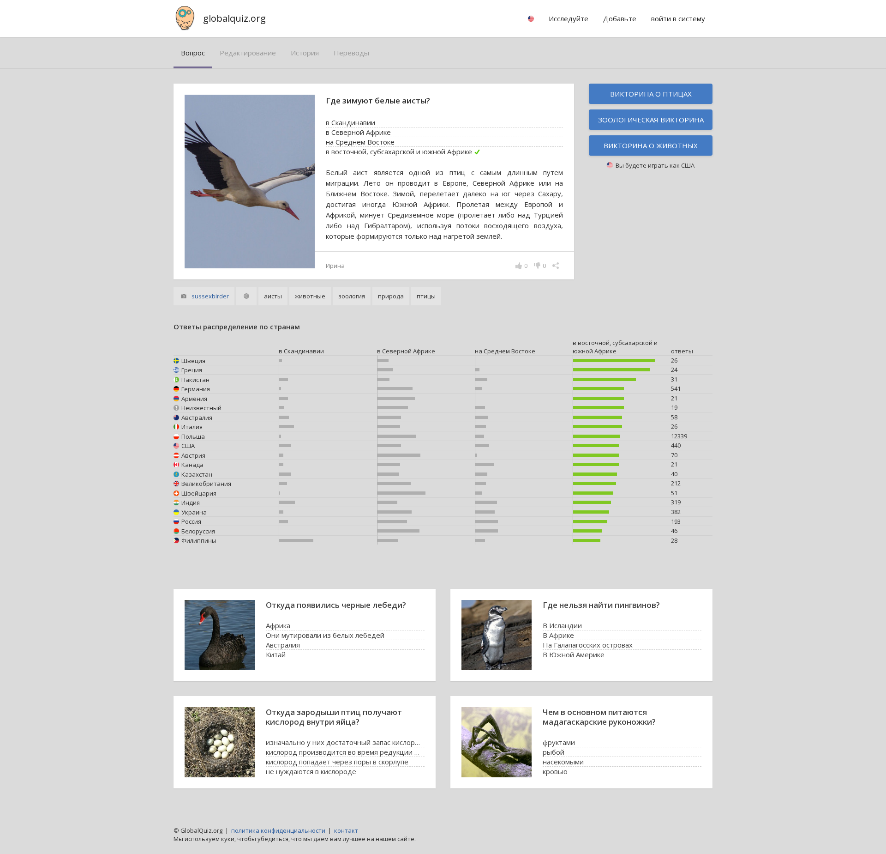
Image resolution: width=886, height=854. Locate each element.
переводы (351, 52)
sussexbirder (210, 296)
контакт (346, 830)
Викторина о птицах (651, 93)
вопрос (193, 52)
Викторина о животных (651, 145)
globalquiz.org (234, 18)
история (305, 52)
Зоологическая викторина (651, 119)
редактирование (248, 52)
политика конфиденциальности (278, 830)
